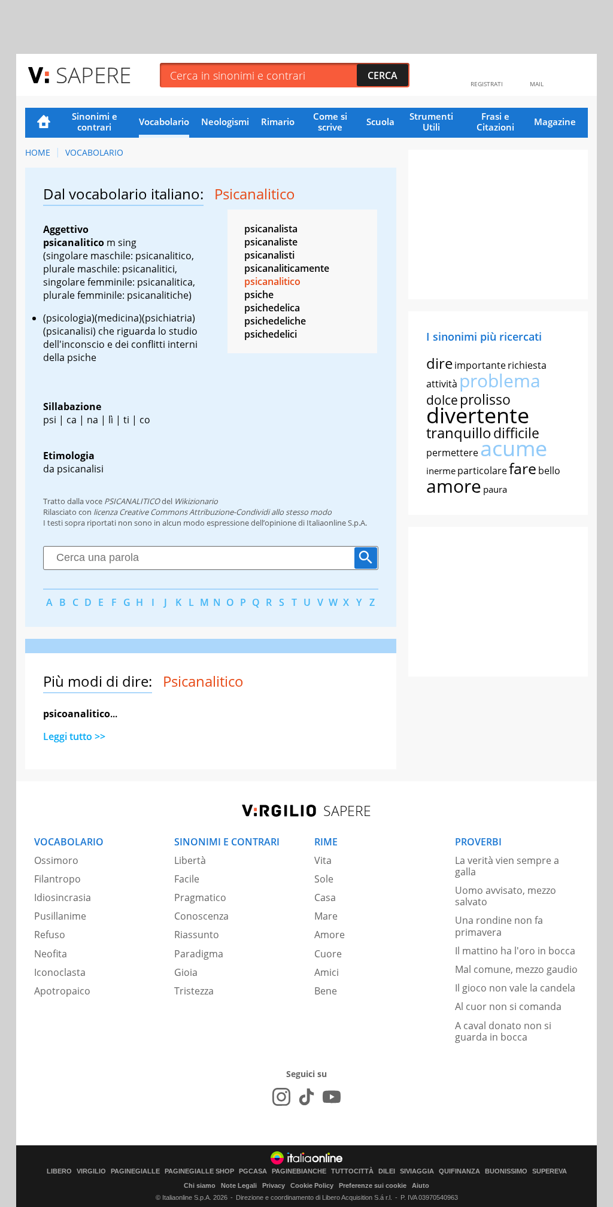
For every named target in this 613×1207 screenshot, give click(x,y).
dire (439, 363)
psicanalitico (272, 281)
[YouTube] (331, 1096)
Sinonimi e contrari (94, 121)
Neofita (50, 953)
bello (549, 470)
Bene (325, 990)
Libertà (190, 860)
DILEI (386, 1171)
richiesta (527, 365)
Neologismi (225, 122)
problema (500, 380)
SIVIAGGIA (417, 1171)
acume (513, 448)
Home (43, 123)
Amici (326, 972)
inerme (441, 471)
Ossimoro (56, 860)
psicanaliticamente (286, 268)
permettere (452, 452)
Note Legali (239, 1185)
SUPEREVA (549, 1171)
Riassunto (196, 934)
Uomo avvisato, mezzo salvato (505, 896)
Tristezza (194, 990)
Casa (325, 897)
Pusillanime (60, 916)
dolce (442, 400)
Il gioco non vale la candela (515, 987)
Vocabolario (164, 122)
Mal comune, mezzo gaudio (516, 969)
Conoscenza (201, 916)
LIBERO (59, 1171)
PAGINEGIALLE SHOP (199, 1171)
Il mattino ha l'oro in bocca (515, 950)
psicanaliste (271, 241)
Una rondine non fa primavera (499, 926)
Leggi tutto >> (74, 736)
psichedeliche (275, 320)
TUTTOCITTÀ (352, 1171)
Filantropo (57, 878)
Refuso (49, 934)
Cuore (328, 953)
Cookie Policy (311, 1185)
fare (522, 468)
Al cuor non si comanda (508, 1006)
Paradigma (198, 953)
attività (441, 383)
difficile (516, 432)
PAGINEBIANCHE (299, 1171)
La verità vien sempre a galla (507, 866)
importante (480, 365)
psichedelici (270, 334)
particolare (482, 470)
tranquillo (458, 432)
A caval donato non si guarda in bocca (503, 1031)
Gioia (186, 972)
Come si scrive (330, 121)
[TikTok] (306, 1096)
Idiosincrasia (62, 897)
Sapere (93, 74)
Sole (323, 878)
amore (453, 486)
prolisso (485, 399)
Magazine (555, 122)
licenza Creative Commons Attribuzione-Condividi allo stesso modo (212, 512)
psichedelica (272, 307)
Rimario (278, 122)
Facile (186, 878)
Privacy (273, 1185)
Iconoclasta (60, 972)
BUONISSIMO (506, 1171)
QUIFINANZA (459, 1171)
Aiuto (420, 1185)
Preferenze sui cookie (372, 1185)
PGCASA (253, 1171)
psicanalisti (269, 255)
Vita (323, 860)
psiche (259, 294)
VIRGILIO (91, 1171)
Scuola (380, 122)
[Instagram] (281, 1096)
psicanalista (271, 228)
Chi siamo (200, 1185)
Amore (329, 934)
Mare (326, 916)
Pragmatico (200, 897)
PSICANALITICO (132, 501)
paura (495, 489)
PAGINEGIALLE (135, 1171)
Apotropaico (62, 990)
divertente (477, 415)
